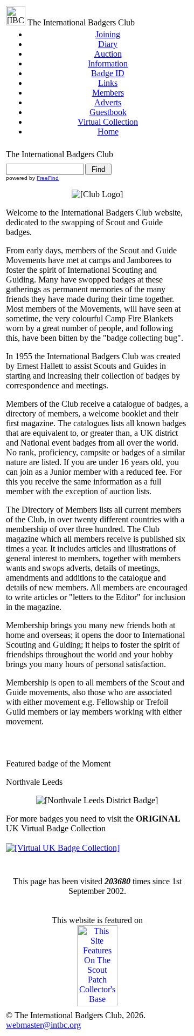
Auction (108, 53)
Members (108, 92)
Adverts (107, 102)
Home (108, 131)
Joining (107, 34)
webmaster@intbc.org (43, 1025)
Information (108, 63)
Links (107, 83)
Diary (107, 44)
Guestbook (108, 112)
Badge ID (107, 73)
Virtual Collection (108, 121)
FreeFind (48, 178)
